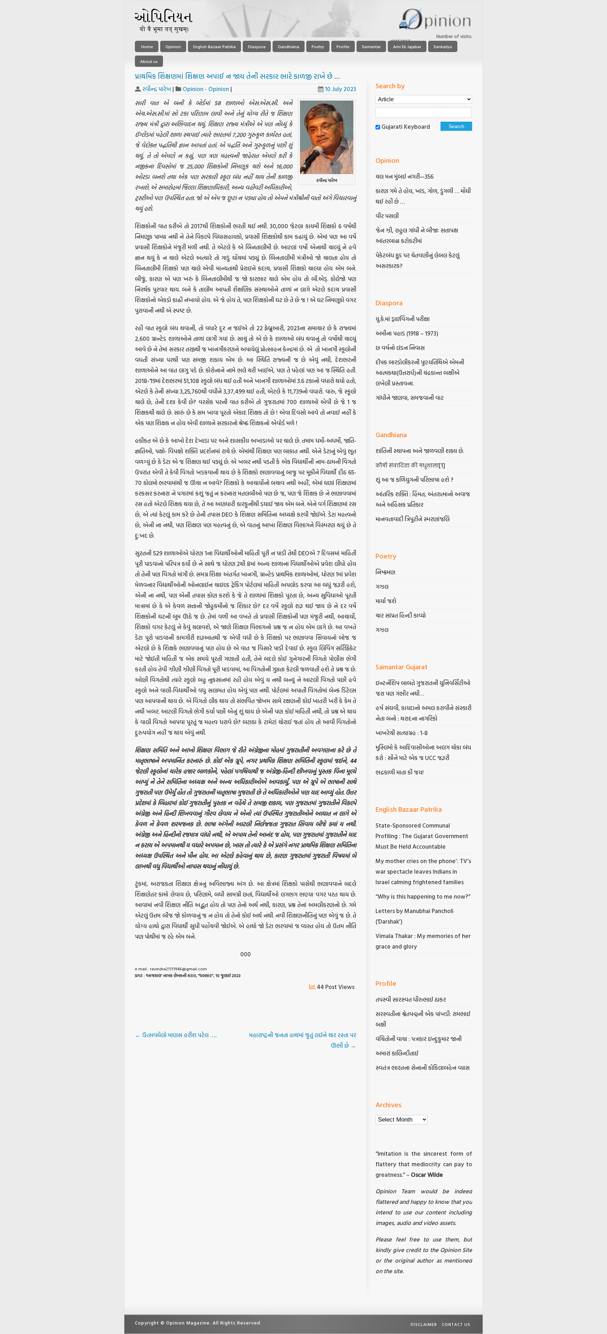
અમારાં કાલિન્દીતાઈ (397, 1053)
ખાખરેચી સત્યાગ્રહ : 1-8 (402, 732)
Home (146, 46)
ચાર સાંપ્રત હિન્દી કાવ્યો (401, 615)
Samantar (371, 46)
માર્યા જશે (386, 600)
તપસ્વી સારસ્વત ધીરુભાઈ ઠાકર (411, 999)
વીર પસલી (387, 215)
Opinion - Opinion (206, 88)
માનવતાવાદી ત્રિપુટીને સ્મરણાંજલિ (413, 519)
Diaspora (257, 46)
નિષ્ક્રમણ (385, 572)
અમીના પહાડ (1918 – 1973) (408, 333)
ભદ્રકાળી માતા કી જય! (400, 772)
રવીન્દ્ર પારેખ (156, 88)
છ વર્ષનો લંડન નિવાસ (400, 347)
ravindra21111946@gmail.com (178, 968)
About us (149, 61)
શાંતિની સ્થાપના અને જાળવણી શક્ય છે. (420, 450)
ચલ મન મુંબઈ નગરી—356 (404, 176)
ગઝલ (382, 586)
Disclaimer (424, 1324)
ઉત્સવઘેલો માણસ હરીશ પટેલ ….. (176, 1034)
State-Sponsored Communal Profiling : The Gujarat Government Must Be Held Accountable (422, 836)
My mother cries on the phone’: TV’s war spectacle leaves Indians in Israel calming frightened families (423, 871)
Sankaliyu (442, 46)
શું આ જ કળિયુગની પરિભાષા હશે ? (415, 479)
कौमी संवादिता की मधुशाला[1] (410, 465)
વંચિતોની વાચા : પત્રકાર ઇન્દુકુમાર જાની (419, 1038)
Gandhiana (288, 46)
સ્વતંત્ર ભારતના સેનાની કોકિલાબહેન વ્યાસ (423, 1067)
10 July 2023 (340, 88)
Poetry (318, 46)
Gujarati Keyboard (405, 126)
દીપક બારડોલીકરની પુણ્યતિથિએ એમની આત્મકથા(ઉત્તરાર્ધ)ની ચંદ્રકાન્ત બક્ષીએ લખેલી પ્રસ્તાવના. (420, 373)
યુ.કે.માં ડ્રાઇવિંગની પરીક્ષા (403, 318)
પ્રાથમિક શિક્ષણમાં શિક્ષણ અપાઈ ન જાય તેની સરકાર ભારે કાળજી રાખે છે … (237, 76)
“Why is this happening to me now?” (424, 896)
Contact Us (456, 1324)
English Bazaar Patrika (214, 46)
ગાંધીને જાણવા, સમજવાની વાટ (410, 397)
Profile (343, 46)
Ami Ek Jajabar (407, 46)
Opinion (173, 46)
